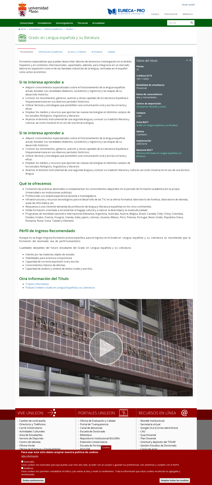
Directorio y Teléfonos (32, 424)
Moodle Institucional (152, 420)
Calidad (111, 51)
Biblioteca (188, 14)
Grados (69, 29)
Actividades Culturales (32, 431)
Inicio (23, 29)
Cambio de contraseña (32, 420)
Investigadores (64, 22)
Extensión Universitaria (93, 442)
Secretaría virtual (150, 424)
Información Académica (50, 51)
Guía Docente (148, 435)
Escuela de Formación (92, 445)
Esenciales (29, 461)
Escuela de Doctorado (92, 431)
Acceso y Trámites (77, 51)
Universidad (26, 22)
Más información (29, 456)
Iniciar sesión (188, 4)
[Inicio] (33, 9)
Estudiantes (44, 22)
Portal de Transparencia (94, 424)
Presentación (26, 51)
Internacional (170, 14)
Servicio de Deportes (31, 438)
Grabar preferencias (33, 480)
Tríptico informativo (37, 284)
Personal (83, 22)
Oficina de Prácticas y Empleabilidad (39, 449)
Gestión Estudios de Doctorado (158, 445)
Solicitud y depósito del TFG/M (158, 442)
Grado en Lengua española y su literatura (157, 125)
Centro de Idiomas (30, 442)
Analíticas (28, 468)
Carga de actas (149, 449)
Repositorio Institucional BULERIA (100, 438)
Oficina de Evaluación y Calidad (97, 420)
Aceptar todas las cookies (175, 480)
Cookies (106, 447)
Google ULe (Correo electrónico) (159, 428)
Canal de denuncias (91, 428)
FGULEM (85, 449)
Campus (155, 14)
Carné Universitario (30, 428)
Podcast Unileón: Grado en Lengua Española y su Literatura (60, 287)
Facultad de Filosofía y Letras (151, 106)
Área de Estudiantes (31, 435)
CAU (142, 431)
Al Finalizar (97, 51)
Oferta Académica (53, 29)
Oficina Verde (27, 445)
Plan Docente (148, 438)
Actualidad (98, 22)
